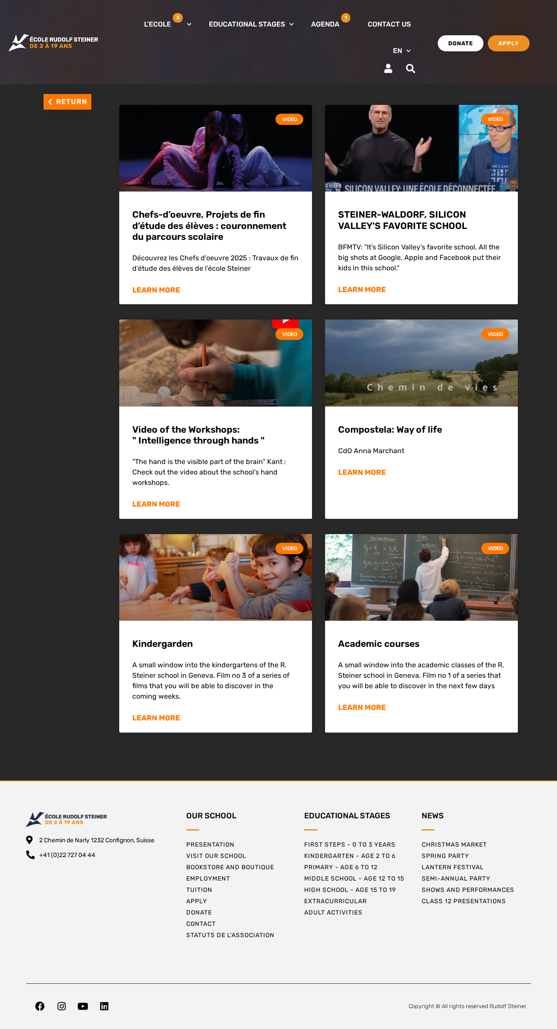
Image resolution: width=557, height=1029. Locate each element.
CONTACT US (389, 24)
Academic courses (378, 643)
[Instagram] (61, 1006)
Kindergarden (162, 643)
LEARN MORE (156, 290)
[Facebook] (40, 1006)
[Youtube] (82, 1006)
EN (397, 51)
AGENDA (329, 21)
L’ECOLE (161, 21)
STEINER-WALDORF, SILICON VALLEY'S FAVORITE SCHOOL (402, 220)
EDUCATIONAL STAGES (247, 24)
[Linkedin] (104, 1006)
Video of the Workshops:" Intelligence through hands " (198, 435)
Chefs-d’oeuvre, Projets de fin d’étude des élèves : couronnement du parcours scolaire (209, 225)
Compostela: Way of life (390, 429)
